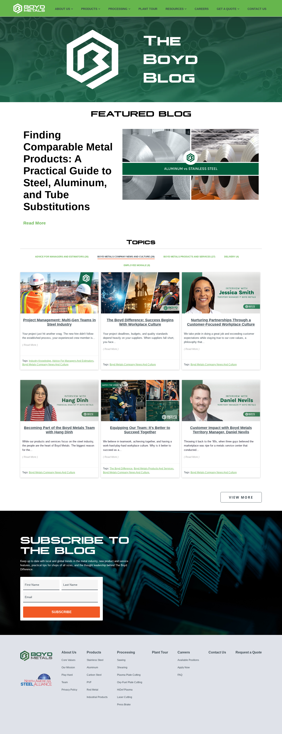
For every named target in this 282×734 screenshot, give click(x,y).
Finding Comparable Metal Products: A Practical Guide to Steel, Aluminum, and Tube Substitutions (68, 170)
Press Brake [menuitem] (124, 704)
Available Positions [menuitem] (188, 660)
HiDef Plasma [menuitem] (125, 689)
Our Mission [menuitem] (68, 667)
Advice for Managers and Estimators (62, 256)
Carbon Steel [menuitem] (94, 674)
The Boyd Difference (121, 468)
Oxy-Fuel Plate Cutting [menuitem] (129, 682)
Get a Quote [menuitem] (226, 9)
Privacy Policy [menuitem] (69, 689)
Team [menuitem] (65, 682)
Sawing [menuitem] (121, 660)
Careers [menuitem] (202, 9)
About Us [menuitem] (62, 9)
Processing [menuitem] (117, 9)
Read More (34, 223)
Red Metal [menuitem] (92, 689)
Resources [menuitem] (175, 9)
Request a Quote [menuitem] (249, 652)
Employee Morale (137, 265)
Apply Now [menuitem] (184, 667)
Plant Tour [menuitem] (148, 9)
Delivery (231, 256)
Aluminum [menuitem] (92, 667)
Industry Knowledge (40, 360)
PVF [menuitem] (89, 682)
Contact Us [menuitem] (257, 9)
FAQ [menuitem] (180, 674)
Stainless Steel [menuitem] (95, 660)
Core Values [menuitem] (68, 660)
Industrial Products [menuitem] (97, 697)
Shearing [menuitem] (122, 667)
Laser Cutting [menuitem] (124, 697)
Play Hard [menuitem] (67, 674)
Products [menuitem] (89, 9)
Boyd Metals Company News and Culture (126, 256)
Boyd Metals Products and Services (189, 256)
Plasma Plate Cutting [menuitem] (129, 674)
